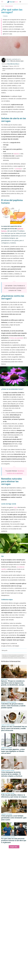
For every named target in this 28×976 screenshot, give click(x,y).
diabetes (16, 153)
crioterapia (18, 168)
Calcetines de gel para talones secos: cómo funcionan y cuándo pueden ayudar (13, 706)
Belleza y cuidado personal (8, 702)
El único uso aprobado (16, 338)
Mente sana (4, 679)
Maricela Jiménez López (17, 61)
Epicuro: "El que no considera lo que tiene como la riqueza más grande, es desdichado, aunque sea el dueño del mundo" (13, 683)
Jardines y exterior (6, 747)
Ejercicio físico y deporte (8, 837)
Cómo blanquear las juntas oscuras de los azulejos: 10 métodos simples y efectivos (11, 774)
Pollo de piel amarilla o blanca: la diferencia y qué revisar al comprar (14, 796)
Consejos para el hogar (7, 725)
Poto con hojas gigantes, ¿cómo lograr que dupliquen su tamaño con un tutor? (13, 751)
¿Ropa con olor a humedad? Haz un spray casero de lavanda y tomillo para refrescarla (14, 728)
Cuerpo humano (9, 6)
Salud (2, 6)
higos (15, 507)
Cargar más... (14, 846)
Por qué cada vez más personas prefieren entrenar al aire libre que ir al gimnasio (13, 840)
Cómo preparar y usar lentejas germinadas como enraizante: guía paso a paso (13, 818)
